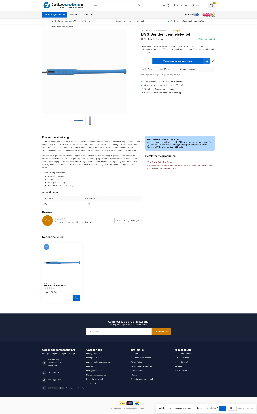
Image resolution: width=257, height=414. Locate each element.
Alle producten (181, 370)
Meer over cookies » (245, 408)
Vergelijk (178, 366)
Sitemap (134, 375)
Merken (73, 14)
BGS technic (147, 30)
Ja (223, 408)
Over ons (134, 353)
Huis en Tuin (91, 366)
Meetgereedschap (94, 358)
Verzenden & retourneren (141, 366)
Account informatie (183, 353)
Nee (232, 408)
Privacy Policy (136, 362)
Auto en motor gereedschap (98, 362)
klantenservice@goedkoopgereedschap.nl (66, 388)
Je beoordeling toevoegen (127, 220)
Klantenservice (87, 14)
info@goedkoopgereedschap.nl (187, 144)
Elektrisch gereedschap (96, 375)
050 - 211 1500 (54, 372)
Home (44, 26)
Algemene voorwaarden (141, 358)
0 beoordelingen (173, 31)
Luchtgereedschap (94, 370)
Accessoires (91, 383)
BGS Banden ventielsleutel (62, 26)
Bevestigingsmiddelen (95, 379)
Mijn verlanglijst (181, 362)
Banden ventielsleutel (55, 285)
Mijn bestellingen (182, 358)
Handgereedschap (94, 353)
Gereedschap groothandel (142, 379)
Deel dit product (172, 75)
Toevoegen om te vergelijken (152, 75)
